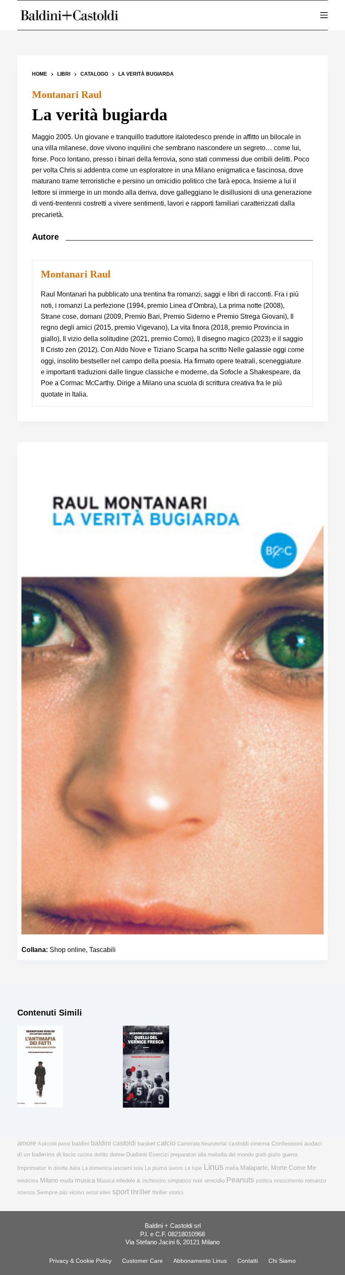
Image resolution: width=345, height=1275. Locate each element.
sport (120, 1192)
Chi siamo (282, 1260)
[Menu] (324, 15)
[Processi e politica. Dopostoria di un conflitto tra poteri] (93, 1067)
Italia (74, 1168)
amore (26, 1143)
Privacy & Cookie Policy (80, 1260)
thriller (141, 1192)
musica (85, 1180)
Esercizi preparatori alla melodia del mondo (201, 1154)
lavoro (176, 1168)
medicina (27, 1181)
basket (146, 1143)
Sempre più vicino (60, 1192)
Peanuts (240, 1180)
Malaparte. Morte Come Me (278, 1167)
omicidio (214, 1180)
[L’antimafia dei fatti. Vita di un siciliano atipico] (40, 1067)
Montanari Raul (67, 94)
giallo (274, 1155)
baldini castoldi (113, 1143)
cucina (85, 1155)
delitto (101, 1155)
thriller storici (167, 1192)
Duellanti (136, 1154)
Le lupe (193, 1168)
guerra (289, 1154)
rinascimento (288, 1181)
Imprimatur (31, 1167)
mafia (232, 1168)
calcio (166, 1143)
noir (198, 1180)
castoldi (238, 1143)
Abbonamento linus (200, 1260)
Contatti (247, 1260)
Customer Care (142, 1260)
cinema (260, 1143)
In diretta (58, 1168)
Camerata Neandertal (202, 1144)
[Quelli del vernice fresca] (146, 1067)
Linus (213, 1167)
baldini (80, 1143)
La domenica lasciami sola (112, 1168)
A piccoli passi (54, 1144)
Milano (49, 1180)
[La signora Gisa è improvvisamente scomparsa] (304, 1067)
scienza (26, 1193)
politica (264, 1181)
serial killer (98, 1193)
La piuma (156, 1168)
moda (66, 1180)
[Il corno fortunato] (252, 1067)
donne (117, 1154)
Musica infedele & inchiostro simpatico (144, 1180)
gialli (260, 1155)
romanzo (315, 1180)
